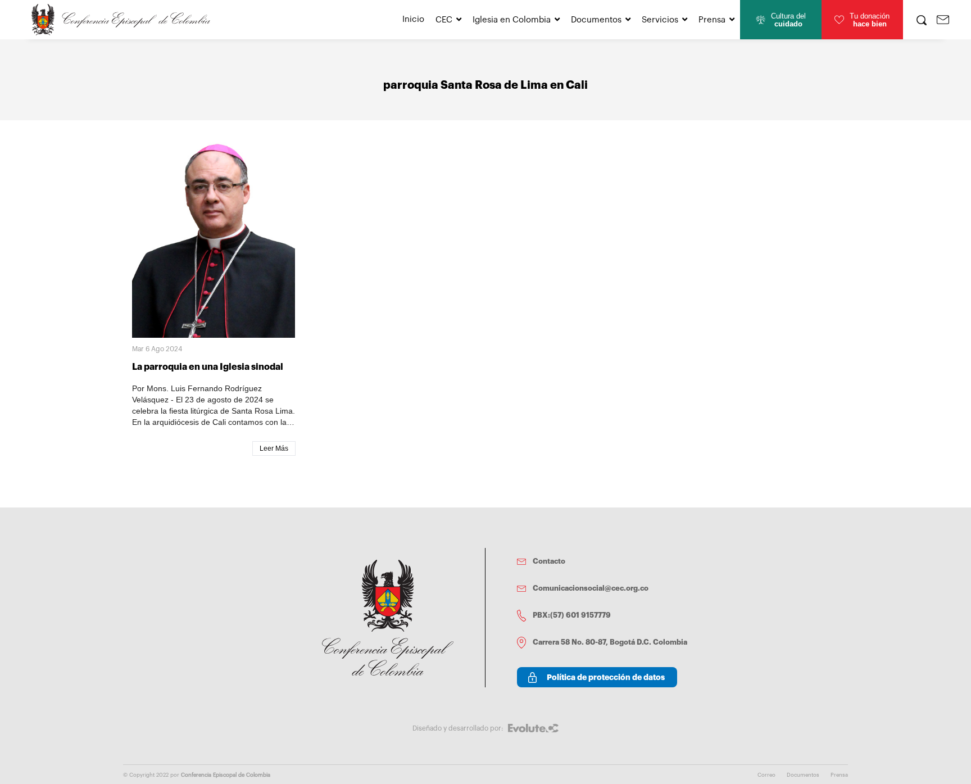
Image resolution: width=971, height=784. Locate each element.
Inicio (413, 19)
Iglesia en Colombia (512, 20)
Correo (766, 775)
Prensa (711, 20)
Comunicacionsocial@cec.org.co (590, 588)
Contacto (549, 561)
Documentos (596, 20)
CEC (443, 20)
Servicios (660, 20)
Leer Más (274, 448)
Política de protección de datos (606, 677)
